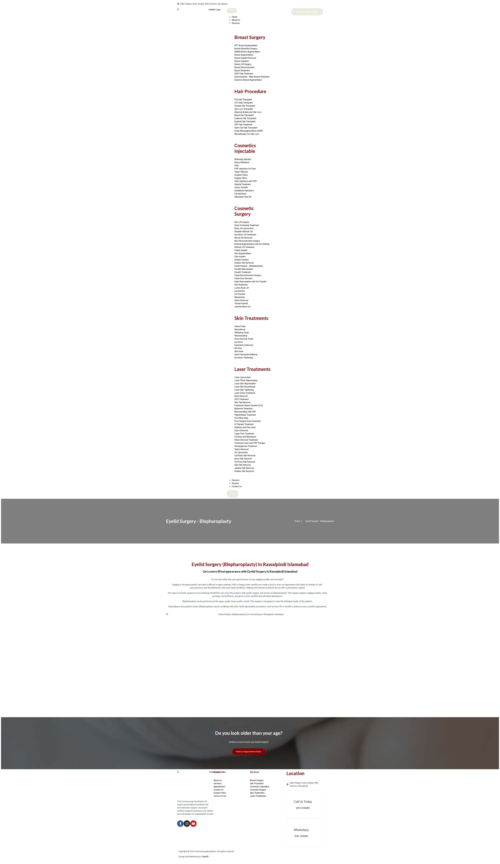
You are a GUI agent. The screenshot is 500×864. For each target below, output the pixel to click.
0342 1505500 (301, 836)
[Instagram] (187, 823)
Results (235, 483)
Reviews (236, 480)
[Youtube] (193, 823)
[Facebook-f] (180, 823)
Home (234, 17)
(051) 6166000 (303, 808)
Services (236, 23)
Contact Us (237, 486)
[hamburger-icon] (232, 10)
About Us (236, 20)
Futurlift (205, 856)
